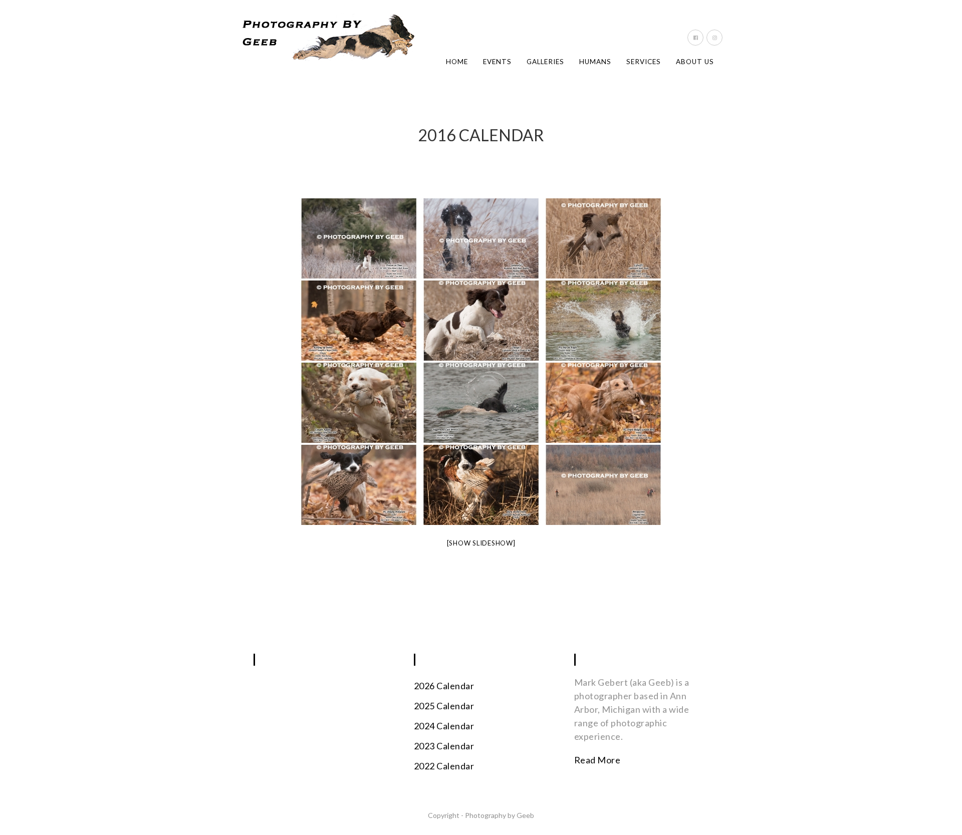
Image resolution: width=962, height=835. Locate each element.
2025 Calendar (444, 705)
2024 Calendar (444, 725)
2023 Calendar (444, 745)
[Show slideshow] (481, 543)
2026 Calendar (444, 685)
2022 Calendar (444, 765)
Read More (597, 759)
